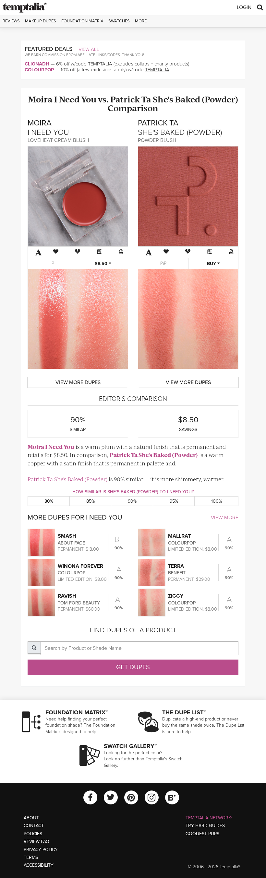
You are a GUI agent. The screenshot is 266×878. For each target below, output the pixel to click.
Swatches (119, 21)
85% (90, 501)
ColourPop (39, 70)
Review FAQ (36, 841)
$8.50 (102, 263)
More (141, 21)
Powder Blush (157, 140)
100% (216, 501)
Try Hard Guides (205, 825)
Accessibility (39, 865)
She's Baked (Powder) (195, 99)
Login (244, 7)
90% (132, 501)
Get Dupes (133, 667)
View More (224, 517)
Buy (212, 263)
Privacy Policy (41, 849)
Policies (33, 834)
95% (174, 501)
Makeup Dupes (40, 21)
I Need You (75, 99)
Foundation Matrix (82, 21)
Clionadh (37, 64)
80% (48, 501)
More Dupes (78, 382)
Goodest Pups (202, 834)
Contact (34, 825)
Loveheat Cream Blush (58, 140)
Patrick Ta (130, 99)
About (31, 818)
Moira (40, 99)
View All (89, 49)
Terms (31, 857)
